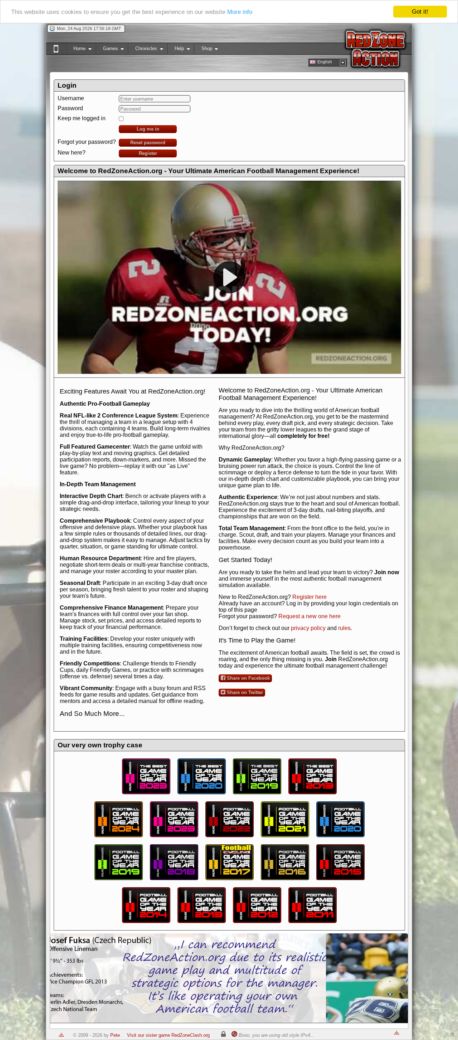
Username (71, 98)
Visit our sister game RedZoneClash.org (168, 1035)
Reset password (147, 142)
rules (344, 628)
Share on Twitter (244, 692)
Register (148, 153)
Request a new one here (309, 616)
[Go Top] (61, 1035)
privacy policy (308, 628)
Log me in (148, 129)
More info (239, 12)
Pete (115, 1035)
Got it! (420, 11)
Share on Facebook (247, 678)
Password (70, 108)
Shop (203, 50)
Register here (309, 597)
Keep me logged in (82, 118)
